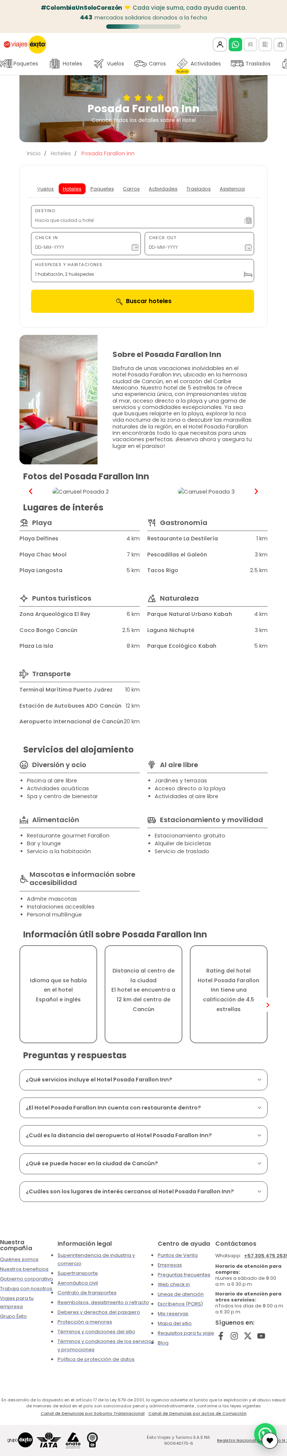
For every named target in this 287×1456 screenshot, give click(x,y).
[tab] (45, 189)
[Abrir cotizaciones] (270, 1440)
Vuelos (115, 63)
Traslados (258, 63)
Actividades (199, 65)
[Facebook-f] (221, 1336)
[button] (30, 491)
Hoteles (72, 63)
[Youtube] (261, 1336)
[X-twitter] (248, 1336)
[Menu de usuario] (219, 44)
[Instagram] (234, 1336)
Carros (157, 63)
